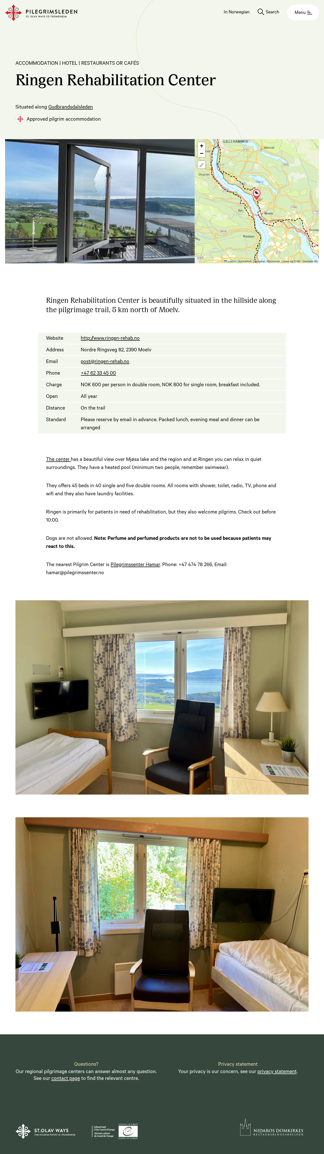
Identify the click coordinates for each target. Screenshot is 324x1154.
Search (272, 12)
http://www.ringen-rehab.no (110, 339)
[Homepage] (41, 12)
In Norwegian (237, 12)
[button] (256, 194)
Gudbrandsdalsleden (70, 108)
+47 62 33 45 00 (98, 374)
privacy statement (277, 1072)
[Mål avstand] (201, 164)
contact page (65, 1079)
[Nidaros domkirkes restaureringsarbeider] (271, 1127)
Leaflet (231, 261)
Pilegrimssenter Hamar (135, 565)
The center (58, 460)
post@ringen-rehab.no (105, 362)
